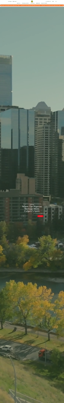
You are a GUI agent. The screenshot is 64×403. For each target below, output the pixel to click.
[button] (23, 216)
